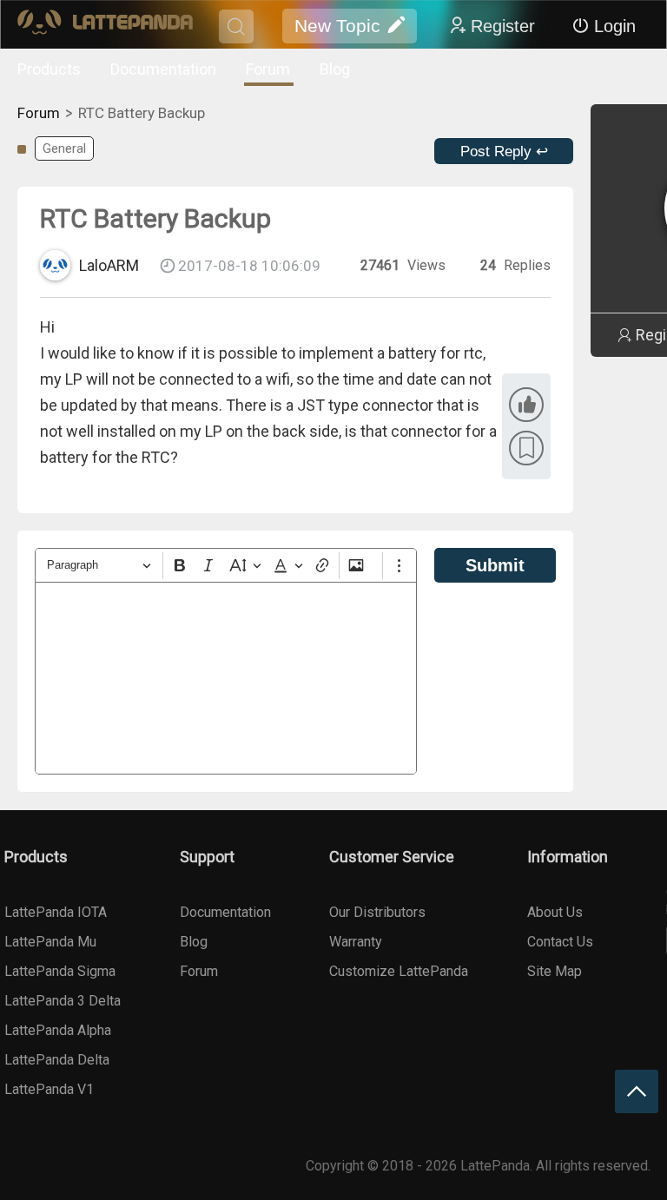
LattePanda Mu (50, 941)
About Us (555, 912)
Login (615, 26)
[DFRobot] (105, 26)
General (64, 148)
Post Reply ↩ (504, 151)
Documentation (163, 69)
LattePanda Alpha (57, 1030)
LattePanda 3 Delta (62, 1000)
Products (49, 69)
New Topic (337, 26)
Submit (495, 565)
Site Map (554, 971)
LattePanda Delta (56, 1060)
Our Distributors (377, 912)
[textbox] (226, 678)
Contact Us (560, 941)
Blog (335, 69)
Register (503, 26)
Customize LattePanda (398, 971)
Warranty (355, 941)
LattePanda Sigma (60, 971)
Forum (268, 69)
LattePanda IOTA (55, 912)
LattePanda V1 (49, 1089)
